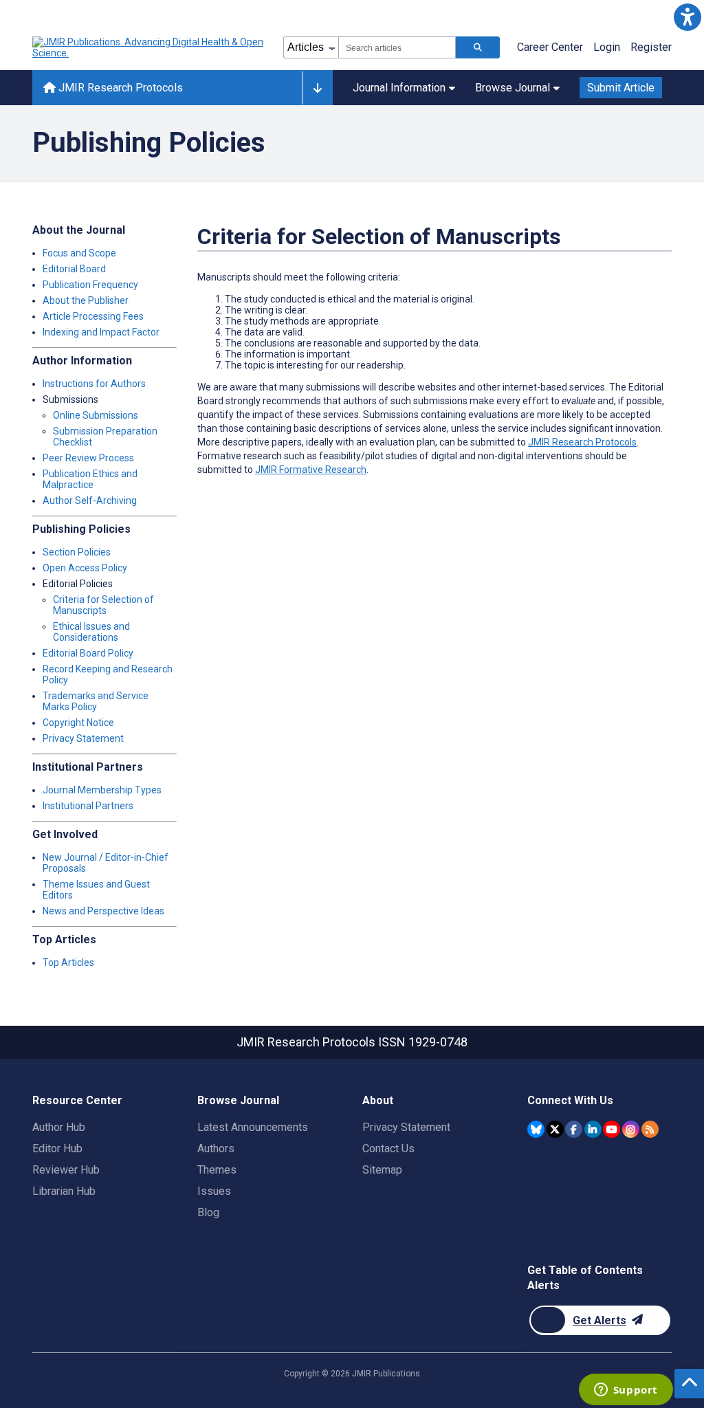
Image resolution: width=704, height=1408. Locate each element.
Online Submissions (95, 415)
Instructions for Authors (94, 383)
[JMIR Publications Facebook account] (573, 1129)
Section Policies (77, 552)
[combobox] (397, 47)
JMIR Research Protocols (119, 87)
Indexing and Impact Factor (101, 332)
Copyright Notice (78, 722)
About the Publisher (86, 300)
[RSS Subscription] (650, 1129)
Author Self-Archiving (90, 500)
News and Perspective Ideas (103, 910)
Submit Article (620, 87)
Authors (215, 1148)
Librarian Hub (64, 1191)
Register (651, 47)
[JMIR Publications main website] (149, 47)
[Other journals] (317, 88)
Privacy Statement (83, 738)
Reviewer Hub (66, 1169)
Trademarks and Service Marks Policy (95, 701)
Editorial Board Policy (88, 653)
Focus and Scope (79, 253)
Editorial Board (74, 268)
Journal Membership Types (102, 789)
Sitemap (382, 1169)
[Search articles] (478, 47)
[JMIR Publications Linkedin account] (593, 1129)
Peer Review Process (88, 457)
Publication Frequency (90, 284)
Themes (216, 1169)
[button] (687, 16)
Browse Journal (512, 87)
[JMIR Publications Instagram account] (630, 1129)
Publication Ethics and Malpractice (90, 479)
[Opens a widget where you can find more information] (625, 1391)
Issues (214, 1191)
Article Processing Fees (93, 316)
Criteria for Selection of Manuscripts (103, 605)
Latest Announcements (252, 1127)
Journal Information (399, 87)
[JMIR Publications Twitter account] (555, 1129)
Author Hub (58, 1127)
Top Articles (68, 962)
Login (606, 47)
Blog (208, 1212)
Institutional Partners (88, 805)
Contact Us (388, 1148)
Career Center (550, 47)
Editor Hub (57, 1148)
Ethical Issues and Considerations (91, 632)
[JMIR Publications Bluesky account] (535, 1129)
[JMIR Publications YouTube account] (611, 1129)
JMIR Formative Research (310, 469)
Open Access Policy (85, 567)
